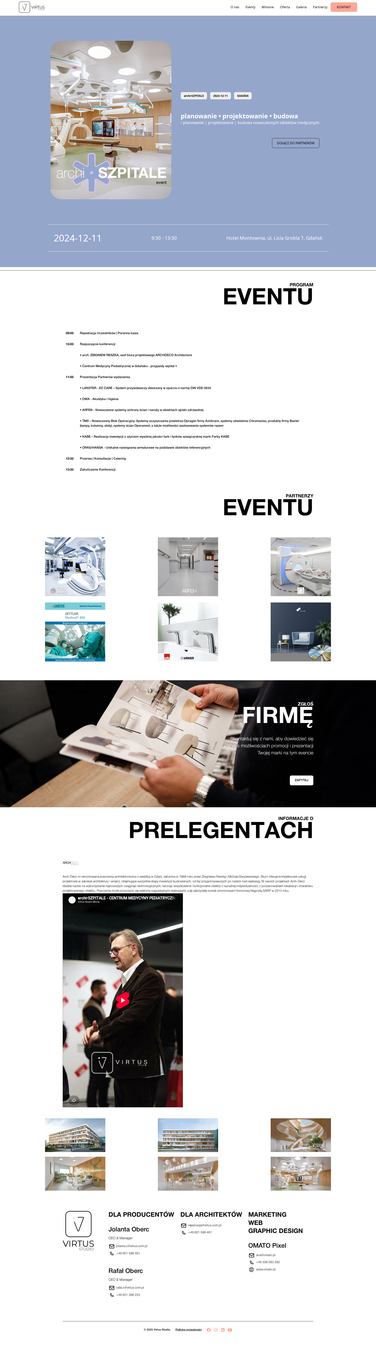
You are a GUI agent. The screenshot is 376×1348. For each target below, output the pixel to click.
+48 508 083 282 (268, 1262)
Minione (268, 7)
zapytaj (301, 780)
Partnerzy (320, 7)
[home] (34, 7)
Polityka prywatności (188, 1330)
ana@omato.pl (265, 1255)
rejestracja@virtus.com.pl (204, 1225)
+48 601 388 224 (128, 1295)
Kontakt (344, 7)
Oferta (285, 7)
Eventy (250, 7)
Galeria (301, 7)
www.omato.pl (266, 1269)
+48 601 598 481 (128, 1253)
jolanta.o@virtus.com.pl (131, 1246)
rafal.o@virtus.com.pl (130, 1287)
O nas (235, 7)
